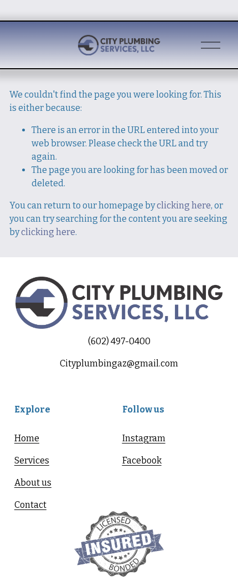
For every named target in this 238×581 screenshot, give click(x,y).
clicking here (184, 205)
